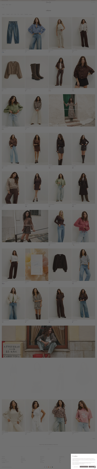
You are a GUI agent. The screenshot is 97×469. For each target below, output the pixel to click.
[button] (95, 467)
